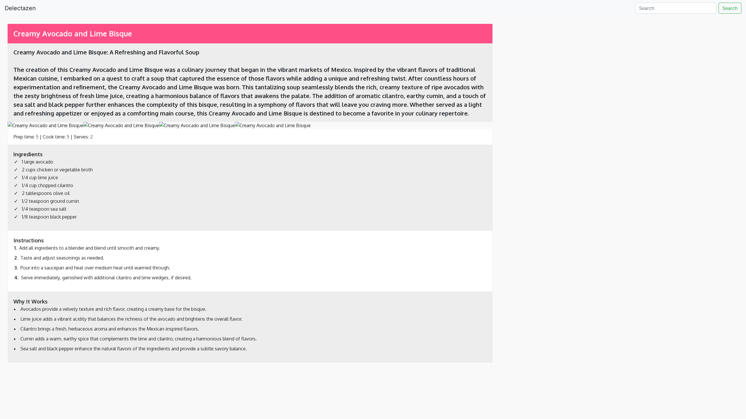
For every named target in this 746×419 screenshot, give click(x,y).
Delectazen (20, 8)
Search (730, 8)
